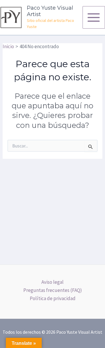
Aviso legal (52, 282)
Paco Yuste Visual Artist (50, 11)
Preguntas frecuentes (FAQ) (52, 290)
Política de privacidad (53, 298)
